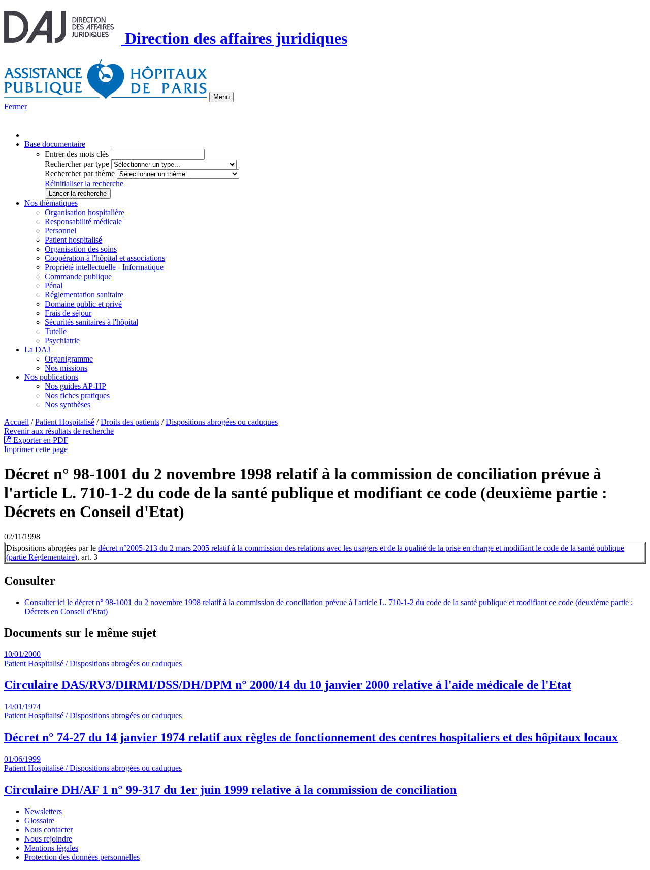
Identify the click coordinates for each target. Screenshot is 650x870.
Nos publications (51, 377)
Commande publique (78, 276)
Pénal (53, 285)
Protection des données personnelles (82, 857)
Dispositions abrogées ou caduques (222, 421)
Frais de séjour (68, 313)
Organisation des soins (81, 249)
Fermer (15, 106)
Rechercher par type (77, 164)
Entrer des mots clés (77, 153)
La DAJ (37, 349)
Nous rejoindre (48, 838)
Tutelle (56, 331)
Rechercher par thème (80, 173)
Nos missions (66, 368)
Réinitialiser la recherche (84, 183)
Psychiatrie (62, 340)
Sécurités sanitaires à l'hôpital (91, 322)
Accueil (16, 421)
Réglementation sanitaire (84, 294)
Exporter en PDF (39, 440)
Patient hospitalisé (73, 239)
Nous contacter (48, 829)
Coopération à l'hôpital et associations (105, 258)
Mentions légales (51, 848)
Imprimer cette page (36, 449)
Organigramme (69, 358)
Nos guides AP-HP (75, 386)
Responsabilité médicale (83, 221)
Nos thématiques (51, 203)
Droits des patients (130, 421)
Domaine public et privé (83, 303)
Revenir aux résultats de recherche (59, 431)
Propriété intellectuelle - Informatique (104, 267)
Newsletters (43, 811)
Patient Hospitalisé (64, 421)
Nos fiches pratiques (77, 395)
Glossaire (39, 820)
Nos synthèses (67, 404)
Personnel (60, 230)
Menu (221, 97)
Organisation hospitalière (84, 212)
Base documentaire (54, 144)
